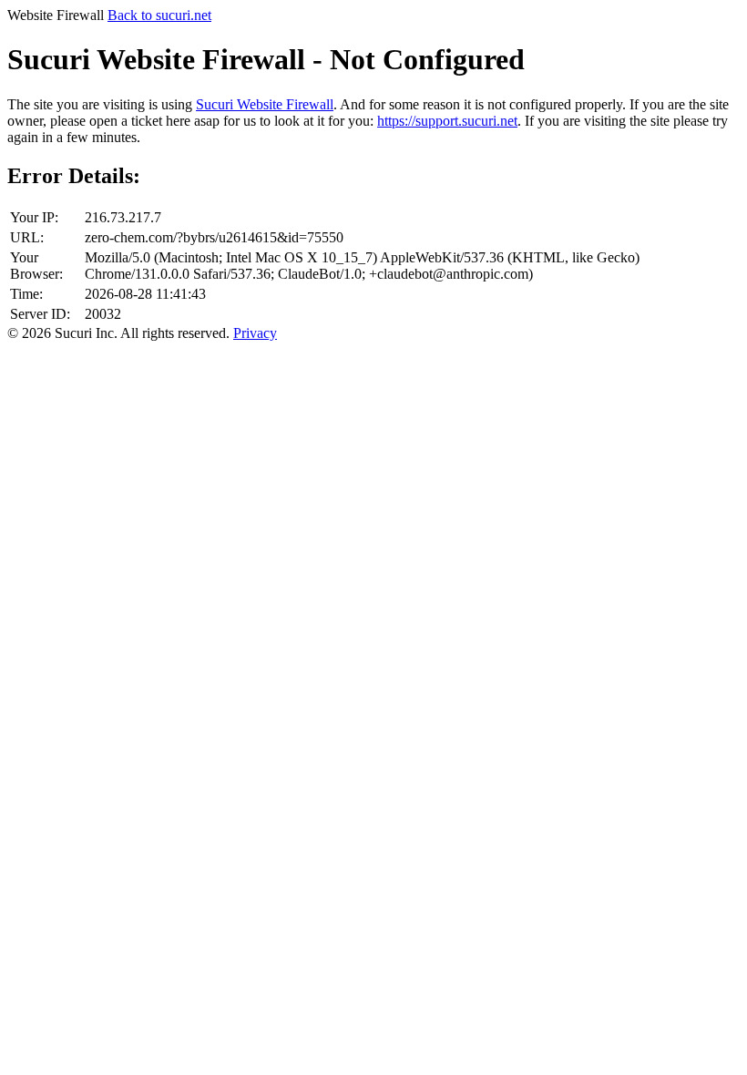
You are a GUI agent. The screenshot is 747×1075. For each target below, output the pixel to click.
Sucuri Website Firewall (264, 104)
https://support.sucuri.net (447, 120)
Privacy (255, 333)
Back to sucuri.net (159, 15)
